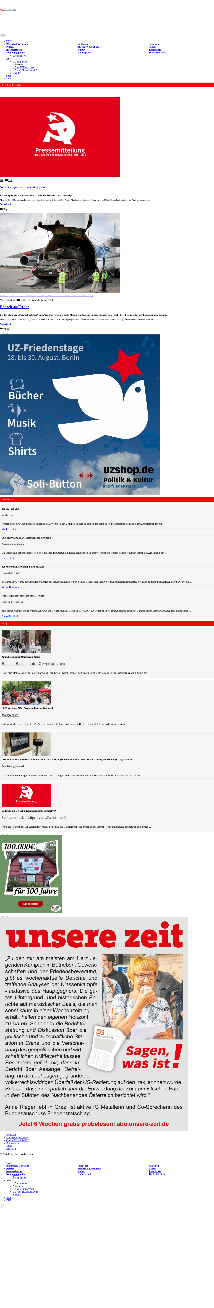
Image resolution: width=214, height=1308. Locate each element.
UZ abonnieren (20, 61)
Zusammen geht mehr (13, 544)
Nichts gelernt (13, 766)
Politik (23, 300)
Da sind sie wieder (11, 573)
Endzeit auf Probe (14, 307)
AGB (9, 1146)
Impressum (11, 1134)
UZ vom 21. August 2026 (25, 70)
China (15, 53)
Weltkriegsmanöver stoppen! (23, 187)
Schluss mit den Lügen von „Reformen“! (34, 818)
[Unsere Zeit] (40, 32)
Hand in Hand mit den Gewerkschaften (33, 664)
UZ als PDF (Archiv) (23, 67)
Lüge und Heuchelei (12, 602)
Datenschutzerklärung (17, 1137)
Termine (10, 47)
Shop (8, 75)
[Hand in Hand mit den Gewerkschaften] (26, 652)
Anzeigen (11, 1148)
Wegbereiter (8, 515)
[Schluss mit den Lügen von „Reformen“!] (26, 806)
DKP (8, 78)
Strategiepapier (20, 55)
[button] (1, 1157)
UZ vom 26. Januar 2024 (40, 300)
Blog (8, 44)
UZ (8, 41)
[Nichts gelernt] (26, 755)
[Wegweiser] (26, 704)
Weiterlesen (5, 204)
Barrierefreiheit (13, 1143)
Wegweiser (10, 715)
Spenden (17, 73)
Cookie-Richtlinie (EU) (17, 1140)
